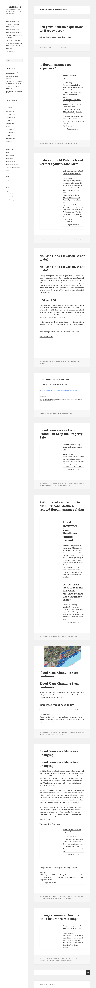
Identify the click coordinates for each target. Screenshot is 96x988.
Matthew (8, 177)
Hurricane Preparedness (13, 168)
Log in (7, 191)
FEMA (7, 153)
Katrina (8, 174)
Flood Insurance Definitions (13, 32)
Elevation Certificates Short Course (68, 332)
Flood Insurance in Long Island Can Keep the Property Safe (61, 433)
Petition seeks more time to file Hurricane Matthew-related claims (73, 592)
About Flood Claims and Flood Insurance (12, 25)
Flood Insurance (10, 162)
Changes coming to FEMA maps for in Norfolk (58, 868)
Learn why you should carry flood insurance (61, 485)
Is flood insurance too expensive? (56, 66)
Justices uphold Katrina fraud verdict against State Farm (61, 162)
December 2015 (10, 129)
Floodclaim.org (13, 6)
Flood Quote (9, 48)
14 (68, 972)
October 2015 (9, 135)
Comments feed (10, 197)
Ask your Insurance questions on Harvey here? (61, 28)
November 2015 (10, 132)
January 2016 (9, 126)
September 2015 (10, 138)
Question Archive (11, 51)
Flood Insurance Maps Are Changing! (59, 753)
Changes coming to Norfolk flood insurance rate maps (60, 917)
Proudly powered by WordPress (49, 984)
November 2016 (10, 117)
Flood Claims (9, 159)
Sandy (7, 180)
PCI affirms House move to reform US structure (73, 118)
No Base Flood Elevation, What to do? (62, 257)
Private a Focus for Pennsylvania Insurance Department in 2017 (73, 102)
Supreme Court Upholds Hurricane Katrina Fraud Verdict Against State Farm (72, 197)
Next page (88, 972)
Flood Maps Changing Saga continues (59, 674)
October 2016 (9, 120)
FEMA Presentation (46, 336)
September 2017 (10, 111)
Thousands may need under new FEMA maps (61, 710)
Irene (7, 171)
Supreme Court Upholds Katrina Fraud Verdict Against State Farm (73, 207)
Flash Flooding (10, 156)
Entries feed (9, 194)
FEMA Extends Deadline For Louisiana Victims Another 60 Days (58, 390)
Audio (42, 413)
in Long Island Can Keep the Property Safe (73, 447)
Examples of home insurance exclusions (14, 36)
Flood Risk (42, 363)
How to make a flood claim (13, 40)
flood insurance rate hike (77, 732)
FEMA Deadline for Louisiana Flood (54, 379)
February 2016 (10, 123)
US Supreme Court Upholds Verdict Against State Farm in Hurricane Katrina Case (72, 214)
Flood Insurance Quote (12, 21)
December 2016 (10, 114)
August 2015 (9, 141)
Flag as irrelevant (73, 129)
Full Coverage (67, 126)
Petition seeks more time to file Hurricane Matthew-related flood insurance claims (62, 505)
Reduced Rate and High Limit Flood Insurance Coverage (14, 44)
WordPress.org (10, 200)
